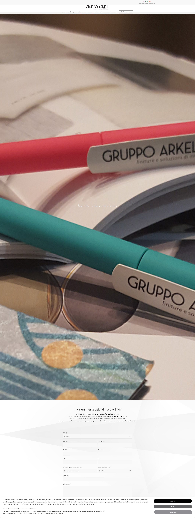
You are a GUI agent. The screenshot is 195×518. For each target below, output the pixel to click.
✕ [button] (191, 499)
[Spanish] (150, 1)
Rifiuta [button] (173, 506)
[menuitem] (64, 12)
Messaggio (67, 484)
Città (64, 458)
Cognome (101, 441)
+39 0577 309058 (151, 3)
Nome (65, 441)
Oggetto (66, 475)
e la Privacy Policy (57, 513)
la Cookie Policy (46, 513)
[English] (144, 1)
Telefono (101, 450)
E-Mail (65, 450)
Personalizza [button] (173, 512)
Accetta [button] (172, 501)
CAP (99, 458)
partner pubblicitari (34, 513)
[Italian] (148, 1)
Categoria (66, 433)
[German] (146, 1)
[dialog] (97, 507)
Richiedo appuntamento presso (72, 467)
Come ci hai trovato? (104, 467)
